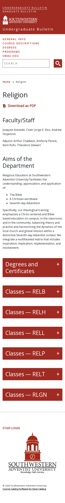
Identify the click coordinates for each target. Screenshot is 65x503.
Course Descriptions (21, 43)
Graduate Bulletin (19, 11)
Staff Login (11, 428)
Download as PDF (22, 105)
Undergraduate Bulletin (25, 7)
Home (7, 81)
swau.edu (11, 55)
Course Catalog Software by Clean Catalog (24, 488)
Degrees (10, 47)
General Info (14, 39)
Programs (11, 51)
